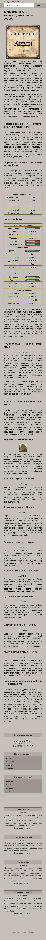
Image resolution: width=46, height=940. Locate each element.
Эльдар (9, 788)
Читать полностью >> (23, 828)
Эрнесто (9, 791)
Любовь (9, 768)
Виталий (10, 761)
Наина (9, 784)
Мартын (9, 781)
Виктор (9, 758)
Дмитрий (10, 765)
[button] (38, 5)
